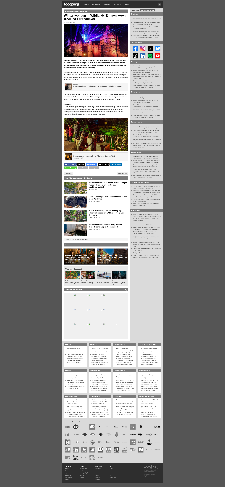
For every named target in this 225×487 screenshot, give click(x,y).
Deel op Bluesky (91, 164)
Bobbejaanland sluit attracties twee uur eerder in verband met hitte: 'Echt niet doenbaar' (149, 388)
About (127, 4)
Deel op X (81, 164)
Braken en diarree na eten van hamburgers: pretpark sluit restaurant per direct (78, 257)
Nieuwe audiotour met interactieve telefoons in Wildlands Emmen (98, 86)
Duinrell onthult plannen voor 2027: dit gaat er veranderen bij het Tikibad (75, 382)
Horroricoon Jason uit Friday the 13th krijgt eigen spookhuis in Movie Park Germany (150, 401)
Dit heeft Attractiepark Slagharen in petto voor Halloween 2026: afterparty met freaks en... (150, 350)
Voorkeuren (117, 4)
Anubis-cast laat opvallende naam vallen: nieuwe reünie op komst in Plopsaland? (100, 375)
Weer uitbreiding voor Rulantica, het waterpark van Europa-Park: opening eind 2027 (125, 408)
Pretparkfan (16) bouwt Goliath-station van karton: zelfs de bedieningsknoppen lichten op (125, 362)
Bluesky (97, 475)
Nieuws (86, 4)
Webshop (107, 4)
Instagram (98, 470)
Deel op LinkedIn (116, 164)
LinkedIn (97, 479)
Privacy (67, 479)
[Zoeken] (159, 4)
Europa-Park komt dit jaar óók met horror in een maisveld (124, 413)
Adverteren (113, 477)
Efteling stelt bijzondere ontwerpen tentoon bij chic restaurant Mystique (74, 350)
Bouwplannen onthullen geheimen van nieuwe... (103, 282)
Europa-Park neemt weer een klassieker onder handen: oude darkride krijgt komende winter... (125, 401)
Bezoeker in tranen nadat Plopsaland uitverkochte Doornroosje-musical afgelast (99, 382)
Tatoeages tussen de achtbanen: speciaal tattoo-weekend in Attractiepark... (148, 356)
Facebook (98, 468)
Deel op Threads (104, 164)
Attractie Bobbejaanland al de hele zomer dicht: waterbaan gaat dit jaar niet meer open (149, 375)
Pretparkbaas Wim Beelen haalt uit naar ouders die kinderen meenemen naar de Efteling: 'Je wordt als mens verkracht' (147, 76)
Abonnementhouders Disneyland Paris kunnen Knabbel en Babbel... (74, 401)
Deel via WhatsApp (70, 168)
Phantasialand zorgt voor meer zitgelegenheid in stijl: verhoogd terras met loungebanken (100, 414)
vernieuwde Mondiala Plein (113, 75)
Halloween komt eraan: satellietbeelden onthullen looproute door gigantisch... (99, 356)
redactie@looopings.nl (81, 239)
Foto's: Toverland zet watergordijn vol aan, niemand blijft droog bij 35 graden (99, 362)
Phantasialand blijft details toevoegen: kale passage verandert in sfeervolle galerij (99, 408)
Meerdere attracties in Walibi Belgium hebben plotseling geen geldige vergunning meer (125, 388)
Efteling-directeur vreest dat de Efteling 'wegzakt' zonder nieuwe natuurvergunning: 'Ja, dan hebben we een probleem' (147, 111)
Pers (111, 475)
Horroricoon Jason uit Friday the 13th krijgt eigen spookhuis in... (118, 282)
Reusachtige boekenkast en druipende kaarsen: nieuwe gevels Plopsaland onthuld (99, 388)
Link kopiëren (94, 168)
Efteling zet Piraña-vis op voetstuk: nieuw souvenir (147, 253)
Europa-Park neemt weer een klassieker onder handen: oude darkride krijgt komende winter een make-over (146, 238)
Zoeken (112, 470)
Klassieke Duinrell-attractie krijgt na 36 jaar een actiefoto (76, 387)
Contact (112, 473)
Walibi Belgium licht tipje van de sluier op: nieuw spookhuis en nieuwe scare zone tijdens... (125, 382)
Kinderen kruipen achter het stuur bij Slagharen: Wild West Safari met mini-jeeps (149, 362)
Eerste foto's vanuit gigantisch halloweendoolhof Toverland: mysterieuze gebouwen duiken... (100, 350)
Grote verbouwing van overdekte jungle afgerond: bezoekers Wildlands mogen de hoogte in (106, 213)
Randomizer (68, 475)
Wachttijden (96, 4)
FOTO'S (84, 219)
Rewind (82, 477)
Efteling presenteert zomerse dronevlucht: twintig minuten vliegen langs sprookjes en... (75, 356)
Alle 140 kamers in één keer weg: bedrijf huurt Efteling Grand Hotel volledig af (112, 257)
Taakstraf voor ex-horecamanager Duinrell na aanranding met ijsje (74, 375)
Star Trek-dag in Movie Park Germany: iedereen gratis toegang (148, 408)
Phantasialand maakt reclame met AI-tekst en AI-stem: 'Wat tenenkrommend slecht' (99, 401)
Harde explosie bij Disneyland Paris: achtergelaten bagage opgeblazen (75, 408)
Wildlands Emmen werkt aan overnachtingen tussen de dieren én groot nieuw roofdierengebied (108, 185)
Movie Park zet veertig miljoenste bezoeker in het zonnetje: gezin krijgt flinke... (149, 414)
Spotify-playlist (84, 473)
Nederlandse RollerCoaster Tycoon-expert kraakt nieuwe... (72, 282)
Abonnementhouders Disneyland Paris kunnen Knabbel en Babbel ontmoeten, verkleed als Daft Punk (146, 244)
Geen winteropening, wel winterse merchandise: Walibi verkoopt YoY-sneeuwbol (124, 356)
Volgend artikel (122, 173)
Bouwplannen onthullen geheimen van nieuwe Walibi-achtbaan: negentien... (124, 375)
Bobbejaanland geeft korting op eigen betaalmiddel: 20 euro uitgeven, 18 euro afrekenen (149, 382)
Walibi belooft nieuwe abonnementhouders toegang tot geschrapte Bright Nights (124, 350)
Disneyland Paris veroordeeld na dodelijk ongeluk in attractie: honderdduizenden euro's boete (76, 414)
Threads (97, 477)
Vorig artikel (68, 173)
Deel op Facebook (70, 164)
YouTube (82, 470)
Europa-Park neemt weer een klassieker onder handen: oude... (87, 282)
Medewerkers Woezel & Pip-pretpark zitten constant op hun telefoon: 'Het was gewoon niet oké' (146, 171)
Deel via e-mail (83, 168)
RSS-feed (82, 475)
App (66, 473)
